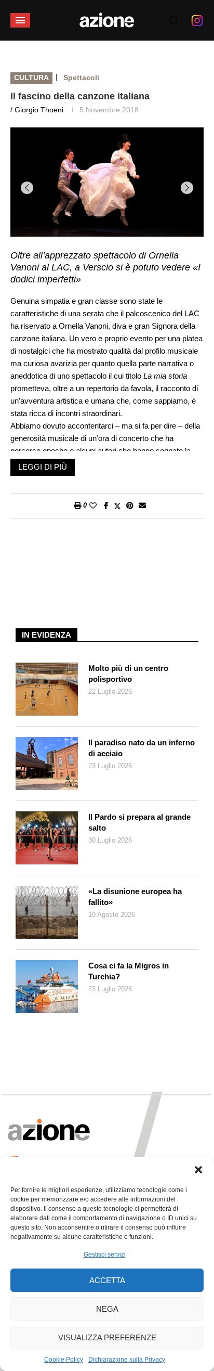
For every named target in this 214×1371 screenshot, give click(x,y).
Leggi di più (42, 466)
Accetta (107, 1280)
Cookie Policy (63, 1359)
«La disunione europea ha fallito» (135, 897)
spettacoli (81, 77)
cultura (31, 77)
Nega (107, 1308)
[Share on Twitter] (117, 505)
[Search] (174, 21)
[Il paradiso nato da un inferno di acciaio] (47, 763)
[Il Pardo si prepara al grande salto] (47, 837)
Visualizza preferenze (107, 1337)
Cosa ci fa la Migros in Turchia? (128, 971)
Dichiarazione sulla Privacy (126, 1359)
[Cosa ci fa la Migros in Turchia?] (47, 986)
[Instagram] (197, 20)
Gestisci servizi (105, 1254)
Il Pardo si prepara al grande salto (139, 822)
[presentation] (27, 188)
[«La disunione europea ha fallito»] (47, 912)
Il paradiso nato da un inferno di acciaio (141, 748)
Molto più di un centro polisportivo (128, 673)
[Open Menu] (20, 20)
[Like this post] (93, 505)
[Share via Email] (142, 505)
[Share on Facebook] (106, 505)
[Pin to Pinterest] (129, 505)
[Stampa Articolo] (77, 505)
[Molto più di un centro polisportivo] (47, 689)
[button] (198, 1170)
